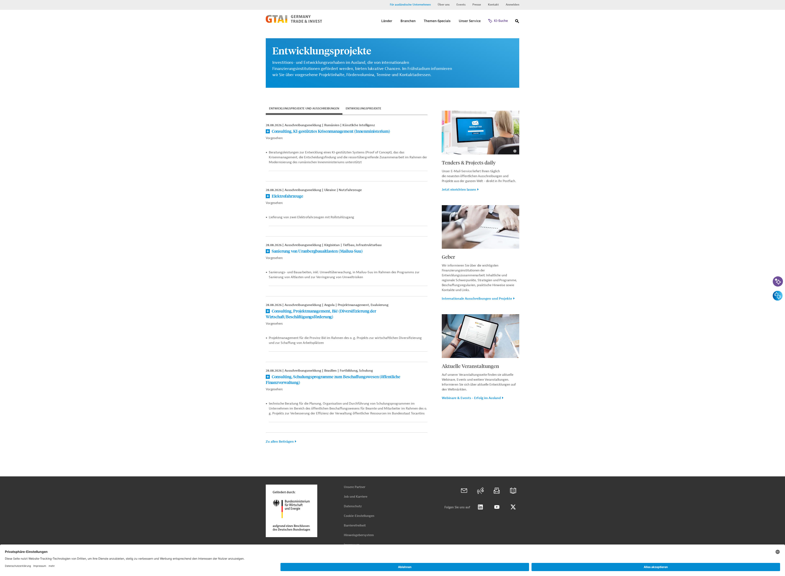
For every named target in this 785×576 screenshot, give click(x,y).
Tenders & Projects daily (469, 162)
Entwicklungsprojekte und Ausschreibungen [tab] (304, 108)
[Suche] (517, 22)
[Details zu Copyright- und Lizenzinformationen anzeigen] (515, 151)
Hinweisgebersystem (359, 535)
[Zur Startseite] (294, 22)
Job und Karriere (355, 497)
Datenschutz (353, 506)
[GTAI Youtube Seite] (497, 507)
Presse (476, 4)
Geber (448, 257)
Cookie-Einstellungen (359, 516)
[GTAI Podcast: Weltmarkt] (480, 491)
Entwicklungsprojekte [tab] (363, 108)
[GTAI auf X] (513, 507)
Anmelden (512, 4)
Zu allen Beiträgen (280, 442)
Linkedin (480, 507)
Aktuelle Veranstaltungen (470, 366)
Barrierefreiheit (355, 526)
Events (460, 4)
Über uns (444, 4)
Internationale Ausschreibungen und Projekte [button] (477, 299)
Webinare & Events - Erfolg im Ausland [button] (471, 398)
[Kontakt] (464, 491)
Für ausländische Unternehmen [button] (410, 4)
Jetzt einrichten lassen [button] (459, 190)
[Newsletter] (497, 491)
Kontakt (493, 4)
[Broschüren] (513, 491)
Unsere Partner (354, 487)
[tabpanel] (346, 285)
